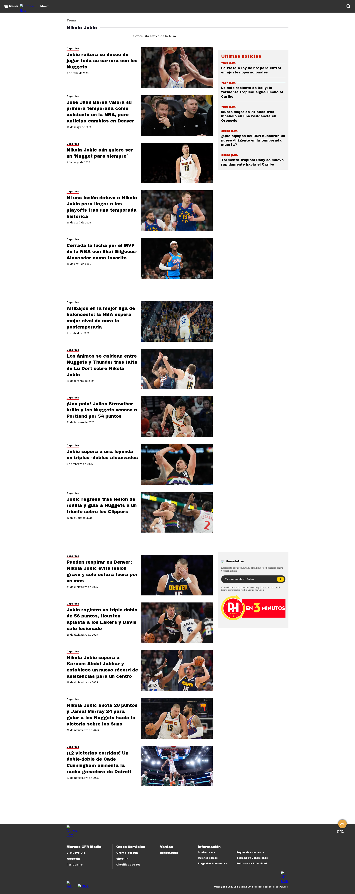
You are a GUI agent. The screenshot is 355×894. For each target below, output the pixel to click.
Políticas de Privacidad (251, 863)
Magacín (73, 858)
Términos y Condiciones (252, 858)
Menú (13, 6)
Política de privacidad (270, 587)
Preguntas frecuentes (212, 863)
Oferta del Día (127, 852)
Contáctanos (206, 852)
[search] (348, 6)
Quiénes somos (208, 858)
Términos (253, 587)
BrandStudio (169, 852)
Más (43, 6)
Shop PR (122, 858)
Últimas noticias (241, 56)
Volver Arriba (340, 831)
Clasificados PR (128, 864)
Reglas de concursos (250, 852)
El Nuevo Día (76, 852)
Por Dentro (75, 864)
